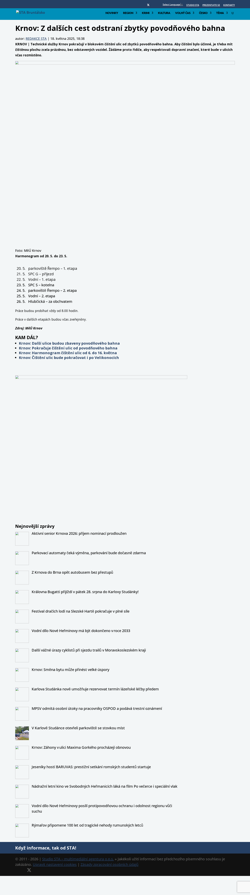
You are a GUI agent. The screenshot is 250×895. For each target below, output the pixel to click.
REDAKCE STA (36, 38)
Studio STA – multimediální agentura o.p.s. (78, 858)
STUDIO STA (192, 5)
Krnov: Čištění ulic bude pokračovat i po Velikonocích (69, 357)
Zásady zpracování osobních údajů (109, 864)
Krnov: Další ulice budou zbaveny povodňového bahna (69, 343)
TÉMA (220, 13)
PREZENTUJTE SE (211, 5)
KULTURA (164, 13)
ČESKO (203, 13)
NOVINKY (111, 13)
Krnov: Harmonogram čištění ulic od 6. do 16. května (68, 352)
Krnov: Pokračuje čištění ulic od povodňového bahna (68, 348)
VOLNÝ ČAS (182, 13)
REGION (128, 13)
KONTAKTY (229, 5)
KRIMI (145, 13)
